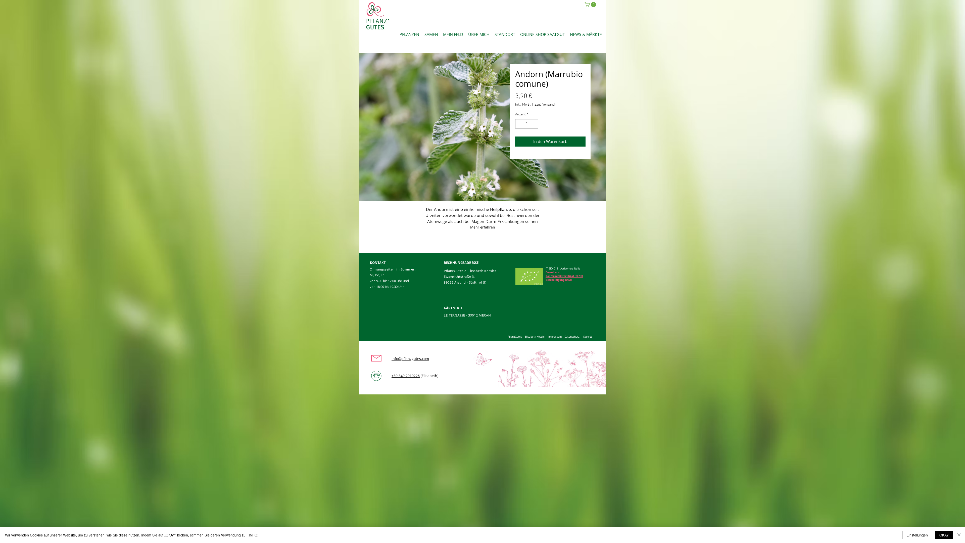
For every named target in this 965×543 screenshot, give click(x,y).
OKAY (944, 534)
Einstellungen (917, 534)
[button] (591, 4)
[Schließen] (959, 535)
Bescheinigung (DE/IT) (559, 280)
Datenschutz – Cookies (578, 336)
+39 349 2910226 (406, 375)
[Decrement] (519, 123)
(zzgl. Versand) (545, 105)
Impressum (555, 336)
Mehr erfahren (482, 227)
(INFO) (253, 534)
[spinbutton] (526, 123)
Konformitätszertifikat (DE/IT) (564, 276)
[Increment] (534, 123)
